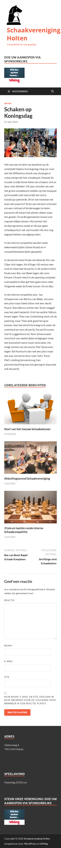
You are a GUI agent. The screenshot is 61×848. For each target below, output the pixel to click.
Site (6, 677)
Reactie (10, 600)
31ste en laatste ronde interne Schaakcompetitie (23, 530)
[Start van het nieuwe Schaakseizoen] (30, 409)
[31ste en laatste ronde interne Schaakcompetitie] (30, 508)
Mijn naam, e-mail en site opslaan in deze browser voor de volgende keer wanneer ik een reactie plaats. (30, 700)
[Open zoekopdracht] (52, 91)
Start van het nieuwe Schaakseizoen (27, 429)
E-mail (9, 661)
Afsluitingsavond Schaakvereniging (27, 478)
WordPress (30, 843)
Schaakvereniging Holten (33, 34)
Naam (8, 645)
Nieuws (7, 103)
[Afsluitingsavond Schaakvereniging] (30, 458)
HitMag (44, 843)
